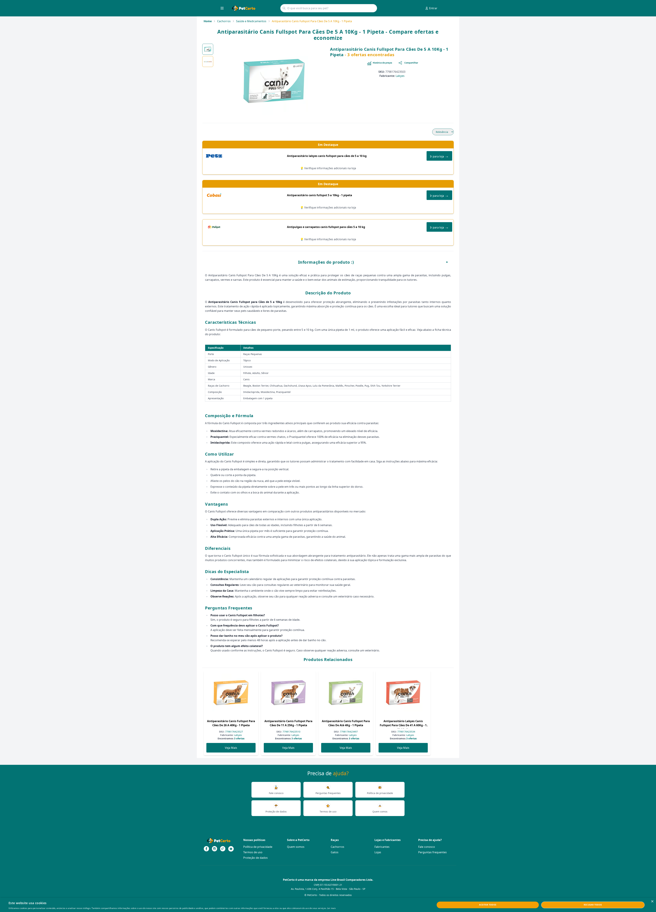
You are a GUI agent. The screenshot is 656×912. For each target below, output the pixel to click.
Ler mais (331, 908)
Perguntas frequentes (432, 852)
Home (208, 21)
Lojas (377, 852)
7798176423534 (406, 731)
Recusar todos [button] (593, 904)
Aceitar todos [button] (487, 904)
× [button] (652, 901)
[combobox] (328, 8)
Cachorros (224, 21)
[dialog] (328, 905)
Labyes (400, 76)
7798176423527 (233, 731)
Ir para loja (439, 156)
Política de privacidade (257, 847)
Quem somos (295, 847)
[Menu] (222, 8)
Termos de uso (252, 852)
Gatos (334, 852)
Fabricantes (382, 847)
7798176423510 (291, 731)
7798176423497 (348, 731)
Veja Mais (231, 748)
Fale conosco (426, 847)
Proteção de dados (255, 858)
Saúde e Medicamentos (251, 21)
